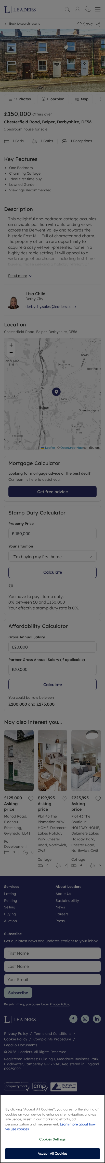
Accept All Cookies (52, 1153)
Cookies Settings (52, 1139)
